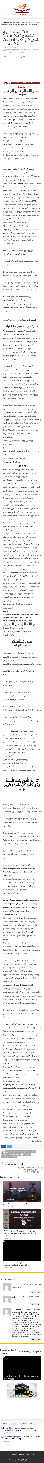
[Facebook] (21, 1457)
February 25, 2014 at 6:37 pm (32, 1297)
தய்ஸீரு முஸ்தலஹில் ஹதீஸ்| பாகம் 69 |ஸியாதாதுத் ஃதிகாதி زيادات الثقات (18, 1264)
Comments (22, 1423)
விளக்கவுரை (26, 1154)
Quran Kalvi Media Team (27, 1454)
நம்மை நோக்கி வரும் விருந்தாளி (15, 1204)
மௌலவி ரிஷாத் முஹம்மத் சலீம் (11, 1154)
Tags (31, 1423)
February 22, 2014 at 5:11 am (32, 1285)
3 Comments (9, 52)
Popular (12, 1423)
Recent (4, 1423)
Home (3, 22)
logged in (30, 1352)
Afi (13, 1297)
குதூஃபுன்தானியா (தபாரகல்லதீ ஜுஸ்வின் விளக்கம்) (20, 1152)
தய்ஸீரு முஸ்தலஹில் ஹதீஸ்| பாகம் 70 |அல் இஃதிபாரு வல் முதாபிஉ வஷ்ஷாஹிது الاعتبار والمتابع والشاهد (19, 1233)
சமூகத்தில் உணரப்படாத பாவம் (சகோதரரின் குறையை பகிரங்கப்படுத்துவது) (28, 1169)
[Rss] (18, 1457)
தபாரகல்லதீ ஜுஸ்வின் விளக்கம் (17, 22)
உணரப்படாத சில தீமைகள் (14, 1163)
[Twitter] (23, 1457)
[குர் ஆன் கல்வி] (22, 9)
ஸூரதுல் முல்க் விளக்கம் (12, 51)
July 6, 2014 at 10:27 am (34, 1309)
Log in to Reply (35, 1292)
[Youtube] (25, 1457)
